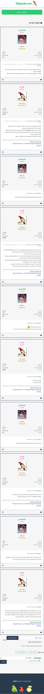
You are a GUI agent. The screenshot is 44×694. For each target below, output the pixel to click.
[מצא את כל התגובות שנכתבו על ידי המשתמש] (2, 79)
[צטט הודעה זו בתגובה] (41, 79)
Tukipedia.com (23, 3)
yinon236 (22, 30)
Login (18, 12)
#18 (40, 491)
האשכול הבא (32, 642)
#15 (40, 323)
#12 (40, 121)
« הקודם (35, 652)
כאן (40, 141)
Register (24, 12)
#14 (40, 244)
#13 (40, 193)
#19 (40, 553)
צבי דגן (40, 122)
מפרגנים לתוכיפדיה (34, 141)
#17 (40, 439)
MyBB (15, 681)
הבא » (17, 652)
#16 (40, 376)
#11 (40, 64)
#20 (40, 607)
